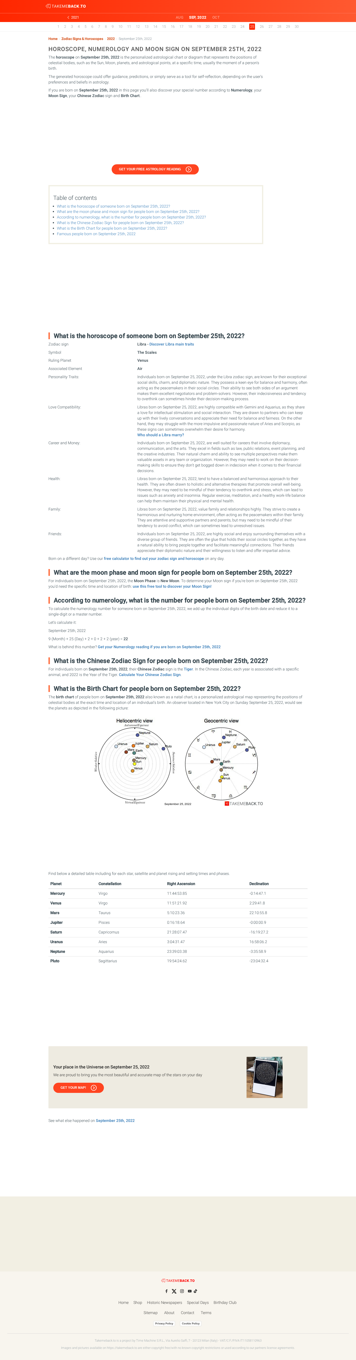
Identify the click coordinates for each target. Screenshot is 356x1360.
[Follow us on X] (174, 1291)
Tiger (188, 669)
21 (216, 26)
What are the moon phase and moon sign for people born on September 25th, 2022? (128, 211)
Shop (137, 1302)
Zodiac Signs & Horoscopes (82, 39)
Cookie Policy (191, 1323)
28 (279, 26)
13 (146, 26)
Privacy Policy (164, 1323)
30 (297, 26)
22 (225, 26)
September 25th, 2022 (115, 1120)
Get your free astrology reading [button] (150, 169)
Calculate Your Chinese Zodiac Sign (150, 674)
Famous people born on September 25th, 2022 (96, 234)
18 (190, 26)
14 (155, 26)
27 (270, 26)
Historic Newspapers (164, 1302)
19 (199, 26)
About (169, 1312)
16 (173, 26)
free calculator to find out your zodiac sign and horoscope (154, 558)
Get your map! (73, 1088)
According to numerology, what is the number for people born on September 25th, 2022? (131, 217)
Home (53, 39)
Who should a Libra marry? (160, 435)
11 (129, 26)
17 (181, 26)
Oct (216, 17)
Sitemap (151, 1312)
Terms (206, 1312)
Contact (187, 1312)
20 (207, 26)
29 (288, 26)
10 (120, 26)
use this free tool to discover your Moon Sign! (172, 586)
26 (262, 26)
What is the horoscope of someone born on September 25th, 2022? (113, 206)
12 (138, 26)
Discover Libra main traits (171, 344)
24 (242, 26)
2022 (111, 39)
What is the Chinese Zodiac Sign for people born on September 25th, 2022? (120, 222)
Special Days (198, 1302)
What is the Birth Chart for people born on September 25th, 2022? (112, 228)
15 (164, 26)
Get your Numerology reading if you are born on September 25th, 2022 (159, 647)
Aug (180, 17)
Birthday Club (225, 1302)
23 (234, 26)
